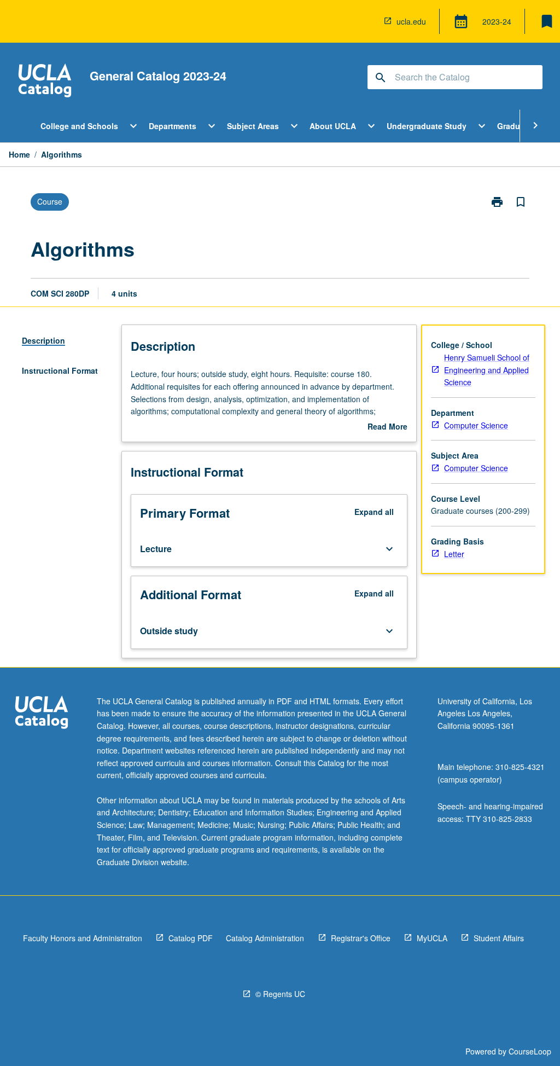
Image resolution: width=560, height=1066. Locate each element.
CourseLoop (530, 1051)
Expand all (374, 511)
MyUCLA (432, 937)
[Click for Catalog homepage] (45, 82)
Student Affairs (499, 937)
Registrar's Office (360, 937)
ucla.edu (411, 21)
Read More (387, 427)
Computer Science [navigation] (476, 425)
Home (19, 154)
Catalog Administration (265, 937)
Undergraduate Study (426, 125)
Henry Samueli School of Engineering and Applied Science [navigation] (486, 369)
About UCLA (333, 125)
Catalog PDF (190, 937)
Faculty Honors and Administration (82, 937)
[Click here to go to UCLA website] (41, 714)
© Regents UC (280, 993)
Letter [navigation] (454, 553)
